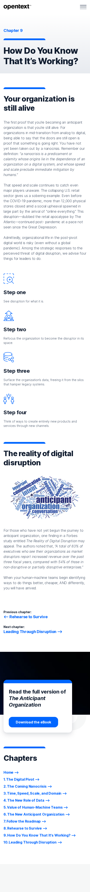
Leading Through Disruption (29, 631)
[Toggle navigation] (83, 7)
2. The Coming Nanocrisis (25, 786)
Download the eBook (33, 722)
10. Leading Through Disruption (30, 842)
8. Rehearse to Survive (22, 828)
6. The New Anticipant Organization (33, 814)
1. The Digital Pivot (18, 779)
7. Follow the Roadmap (22, 821)
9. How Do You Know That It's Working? (37, 835)
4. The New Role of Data (23, 800)
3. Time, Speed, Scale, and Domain (32, 793)
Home (8, 772)
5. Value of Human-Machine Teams (33, 807)
